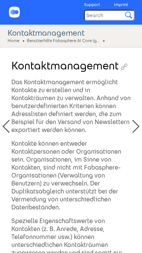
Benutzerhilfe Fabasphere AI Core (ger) (64, 40)
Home (13, 40)
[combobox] (109, 15)
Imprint (121, 4)
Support (92, 4)
